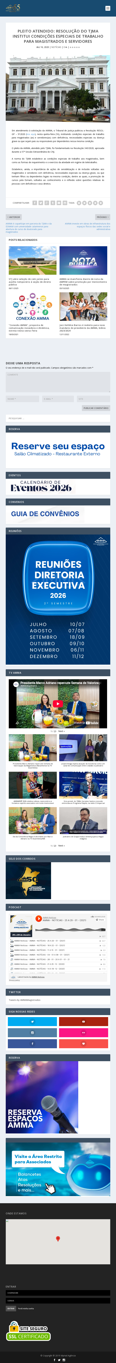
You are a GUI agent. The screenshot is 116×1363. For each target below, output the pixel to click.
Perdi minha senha (26, 1308)
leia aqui (31, 134)
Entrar (11, 1308)
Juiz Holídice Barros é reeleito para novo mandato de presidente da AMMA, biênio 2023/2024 (83, 328)
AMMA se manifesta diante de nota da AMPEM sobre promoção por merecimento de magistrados (83, 282)
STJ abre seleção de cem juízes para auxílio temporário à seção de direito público (30, 282)
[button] (61, 731)
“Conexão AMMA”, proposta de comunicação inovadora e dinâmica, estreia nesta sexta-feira (29, 328)
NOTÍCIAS (56, 47)
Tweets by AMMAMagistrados (24, 1000)
